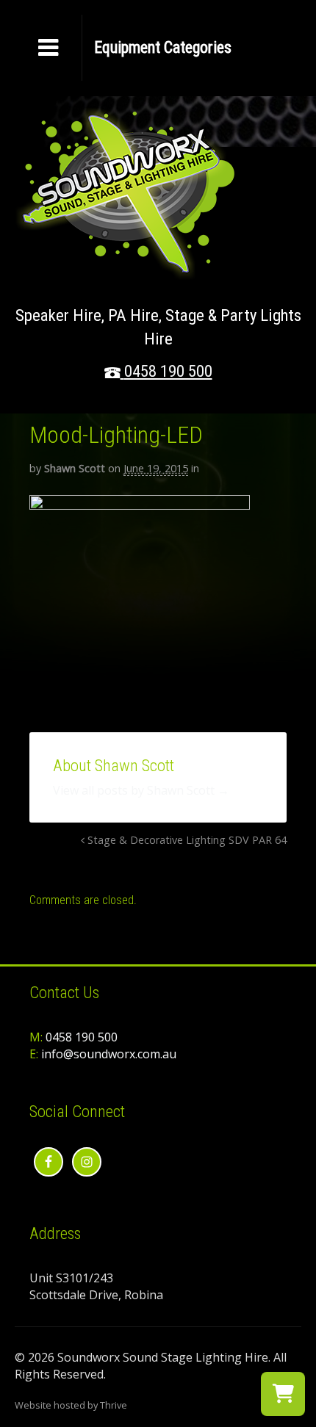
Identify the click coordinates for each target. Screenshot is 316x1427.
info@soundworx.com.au (108, 1054)
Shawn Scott (74, 468)
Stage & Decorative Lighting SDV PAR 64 (186, 840)
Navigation (162, 47)
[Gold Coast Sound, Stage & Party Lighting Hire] (125, 271)
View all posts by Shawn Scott (141, 790)
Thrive (113, 1405)
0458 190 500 (168, 371)
